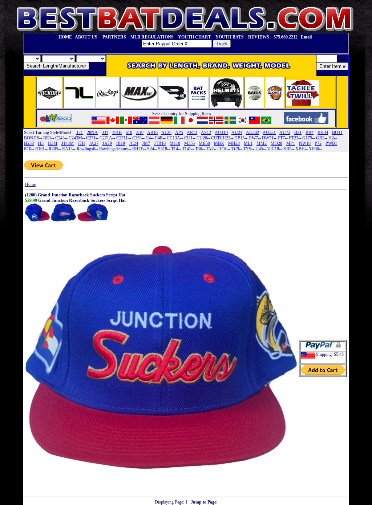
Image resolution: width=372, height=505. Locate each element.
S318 (162, 148)
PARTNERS (114, 37)
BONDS (31, 137)
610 (129, 132)
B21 (298, 132)
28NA (92, 132)
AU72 (284, 132)
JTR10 (160, 143)
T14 (174, 148)
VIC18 (273, 148)
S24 (150, 148)
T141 (186, 148)
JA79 (107, 143)
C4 (148, 137)
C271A (106, 137)
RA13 (67, 148)
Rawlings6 (86, 148)
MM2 (261, 143)
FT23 (293, 137)
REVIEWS (258, 37)
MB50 (204, 143)
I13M (52, 143)
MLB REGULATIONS (152, 37)
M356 (189, 143)
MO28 (276, 143)
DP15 (239, 137)
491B (117, 132)
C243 (60, 137)
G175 (307, 137)
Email (306, 37)
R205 (53, 148)
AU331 (269, 132)
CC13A (173, 137)
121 (79, 132)
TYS (247, 148)
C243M (75, 137)
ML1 (248, 143)
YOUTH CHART (194, 37)
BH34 (323, 132)
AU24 (236, 132)
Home (30, 184)
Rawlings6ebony (113, 148)
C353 (137, 137)
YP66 (314, 148)
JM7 (146, 143)
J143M (67, 143)
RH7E (137, 148)
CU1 (188, 137)
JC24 (133, 143)
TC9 (235, 148)
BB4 (310, 132)
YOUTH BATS (229, 37)
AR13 (192, 132)
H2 (331, 137)
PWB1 (331, 143)
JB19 (120, 143)
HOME (65, 37)
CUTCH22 (220, 137)
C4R (159, 137)
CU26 (202, 137)
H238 (29, 143)
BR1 (47, 137)
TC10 (222, 148)
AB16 (152, 132)
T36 (198, 148)
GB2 (320, 137)
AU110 (221, 132)
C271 (91, 137)
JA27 (93, 143)
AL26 (166, 132)
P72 (318, 143)
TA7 (210, 148)
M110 (175, 143)
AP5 (179, 132)
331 (105, 132)
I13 (41, 143)
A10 (139, 132)
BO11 (337, 132)
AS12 (206, 132)
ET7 (281, 137)
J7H (81, 143)
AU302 (252, 132)
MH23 (234, 143)
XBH (300, 148)
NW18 (305, 143)
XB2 (287, 148)
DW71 (268, 137)
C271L (122, 137)
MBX (219, 143)
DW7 (253, 137)
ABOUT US (86, 37)
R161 (40, 148)
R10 (27, 148)
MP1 (290, 143)
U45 (259, 148)
